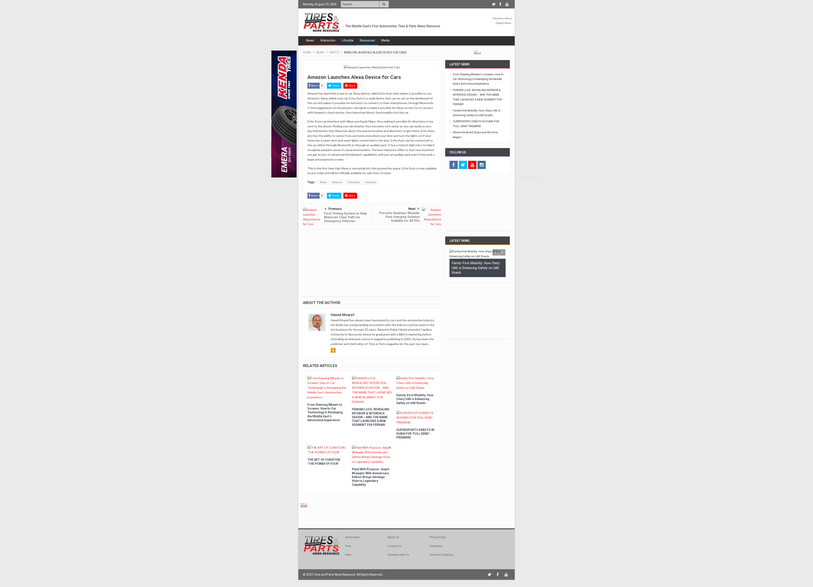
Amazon (337, 182)
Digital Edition (503, 23)
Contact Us (394, 546)
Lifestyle (348, 40)
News (310, 40)
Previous (335, 209)
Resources (367, 40)
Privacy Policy (438, 537)
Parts (348, 554)
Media (385, 40)
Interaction (327, 40)
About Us (393, 537)
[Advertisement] (529, 114)
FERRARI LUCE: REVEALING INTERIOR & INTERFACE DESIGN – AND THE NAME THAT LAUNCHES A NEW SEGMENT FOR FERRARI (370, 417)
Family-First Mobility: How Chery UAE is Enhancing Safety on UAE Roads (414, 398)
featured (371, 182)
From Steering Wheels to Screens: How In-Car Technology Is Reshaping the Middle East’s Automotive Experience (325, 412)
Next (411, 209)
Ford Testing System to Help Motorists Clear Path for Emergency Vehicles (345, 217)
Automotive (352, 537)
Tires (348, 546)
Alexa (323, 182)
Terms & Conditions (442, 554)
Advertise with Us (398, 554)
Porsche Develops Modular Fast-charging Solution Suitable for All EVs (399, 217)
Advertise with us (502, 18)
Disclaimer (436, 546)
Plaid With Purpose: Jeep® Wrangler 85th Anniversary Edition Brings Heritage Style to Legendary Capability (371, 476)
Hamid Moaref (342, 315)
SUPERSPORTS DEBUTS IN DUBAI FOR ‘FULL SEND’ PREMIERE (415, 433)
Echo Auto (354, 182)
